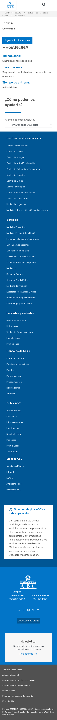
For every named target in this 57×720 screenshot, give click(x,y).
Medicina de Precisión (16, 286)
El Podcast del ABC (15, 358)
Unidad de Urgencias (16, 204)
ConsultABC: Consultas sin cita (20, 256)
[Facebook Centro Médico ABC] (24, 610)
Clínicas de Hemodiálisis (17, 250)
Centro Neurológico (15, 186)
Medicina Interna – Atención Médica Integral (27, 210)
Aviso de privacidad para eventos (16, 685)
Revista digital (13, 387)
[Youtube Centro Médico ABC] (38, 610)
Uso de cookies (8, 691)
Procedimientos (14, 382)
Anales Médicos (13, 483)
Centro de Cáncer (14, 151)
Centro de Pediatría (15, 175)
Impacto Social (13, 338)
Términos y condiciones (12, 670)
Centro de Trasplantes (17, 198)
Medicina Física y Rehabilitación (21, 233)
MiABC (9, 478)
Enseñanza (11, 416)
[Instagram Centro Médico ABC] (29, 610)
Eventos (10, 370)
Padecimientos (13, 376)
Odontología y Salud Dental (19, 303)
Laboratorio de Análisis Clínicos (21, 291)
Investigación (12, 428)
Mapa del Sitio (8, 701)
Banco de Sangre (14, 274)
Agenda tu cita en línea (17, 40)
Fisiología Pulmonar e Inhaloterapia (22, 239)
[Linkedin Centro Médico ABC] (19, 610)
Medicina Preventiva (15, 227)
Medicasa (11, 268)
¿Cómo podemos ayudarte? (20, 119)
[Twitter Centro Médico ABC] (33, 610)
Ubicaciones (12, 326)
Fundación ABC (13, 489)
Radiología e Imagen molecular (21, 297)
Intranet (10, 472)
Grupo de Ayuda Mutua (17, 280)
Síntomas (10, 393)
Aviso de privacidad (10, 675)
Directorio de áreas (28, 620)
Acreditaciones (13, 410)
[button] (44, 5)
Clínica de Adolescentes (17, 245)
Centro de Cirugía (14, 181)
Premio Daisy (12, 445)
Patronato (11, 440)
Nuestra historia (13, 434)
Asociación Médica (15, 466)
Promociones (12, 344)
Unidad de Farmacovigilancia (19, 332)
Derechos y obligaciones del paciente (17, 696)
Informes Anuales (14, 422)
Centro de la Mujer (15, 157)
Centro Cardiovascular (17, 145)
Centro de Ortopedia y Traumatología (24, 169)
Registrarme (27, 653)
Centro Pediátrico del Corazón (20, 192)
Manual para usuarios (16, 320)
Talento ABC (12, 451)
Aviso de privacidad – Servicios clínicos (18, 680)
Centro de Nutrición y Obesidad (21, 163)
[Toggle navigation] (51, 5)
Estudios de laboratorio (17, 364)
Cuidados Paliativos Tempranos (21, 262)
